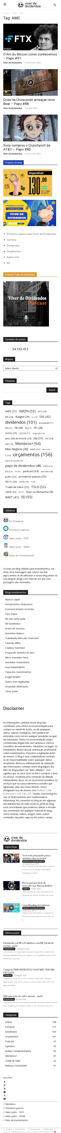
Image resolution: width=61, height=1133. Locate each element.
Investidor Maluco (14, 633)
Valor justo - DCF (18, 538)
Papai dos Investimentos (18, 672)
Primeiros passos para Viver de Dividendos (31, 233)
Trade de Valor (17, 487)
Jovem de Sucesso (15, 628)
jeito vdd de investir (18, 438)
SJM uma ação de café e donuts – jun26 (23, 996)
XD (8, 262)
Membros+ (28, 443)
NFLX (46, 449)
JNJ (38, 438)
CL (34, 417)
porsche (47, 471)
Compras (8, 975)
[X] (4, 1095)
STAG (23, 481)
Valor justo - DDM (18, 546)
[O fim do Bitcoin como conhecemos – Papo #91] (30, 37)
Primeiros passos (18, 529)
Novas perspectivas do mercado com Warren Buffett (37, 884)
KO (49, 438)
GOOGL (24, 433)
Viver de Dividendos (12, 62)
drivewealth (46, 423)
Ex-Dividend (15, 521)
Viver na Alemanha (39, 492)
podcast (31, 471)
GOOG (11, 433)
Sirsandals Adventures (16, 686)
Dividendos (13, 245)
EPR (8, 428)
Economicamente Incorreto (19, 609)
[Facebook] (4, 1081)
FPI (38, 428)
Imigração (39, 433)
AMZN (27, 411)
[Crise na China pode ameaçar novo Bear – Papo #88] (30, 82)
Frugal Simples (12, 676)
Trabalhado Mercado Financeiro (22, 638)
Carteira (11, 239)
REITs (11, 481)
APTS (42, 411)
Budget (22, 417)
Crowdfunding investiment (35, 905)
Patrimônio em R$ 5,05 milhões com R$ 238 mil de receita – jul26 (28, 944)
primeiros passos (32, 476)
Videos (26, 889)
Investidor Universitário (17, 662)
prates (10, 476)
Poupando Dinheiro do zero (19, 652)
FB (19, 428)
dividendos (21, 422)
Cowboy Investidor (15, 647)
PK (17, 471)
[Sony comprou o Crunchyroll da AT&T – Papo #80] (30, 128)
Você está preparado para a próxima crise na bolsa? (36, 857)
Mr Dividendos (12, 623)
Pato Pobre (11, 613)
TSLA (38, 486)
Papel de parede (14, 460)
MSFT (35, 449)
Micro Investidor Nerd (16, 657)
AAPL (11, 411)
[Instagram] (4, 1085)
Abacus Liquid (12, 599)
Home (6, 13)
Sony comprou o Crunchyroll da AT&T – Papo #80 (26, 147)
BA (9, 416)
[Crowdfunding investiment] (11, 907)
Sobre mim (13, 257)
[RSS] (4, 1088)
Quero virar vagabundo (17, 681)
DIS (45, 416)
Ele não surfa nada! (15, 618)
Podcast (7, 49)
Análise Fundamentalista (33, 861)
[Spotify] (4, 1091)
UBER (10, 491)
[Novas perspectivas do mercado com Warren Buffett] (11, 885)
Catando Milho (13, 643)
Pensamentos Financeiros (19, 604)
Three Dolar (11, 691)
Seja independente (15, 667)
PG (9, 471)
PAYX (48, 466)
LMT (9, 444)
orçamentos (32, 454)
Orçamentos (14, 251)
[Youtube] (4, 1098)
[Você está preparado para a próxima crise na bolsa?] (11, 858)
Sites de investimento (21, 555)
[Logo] (29, 5)
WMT (12, 497)
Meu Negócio (16, 449)
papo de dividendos (23, 465)
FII (28, 428)
